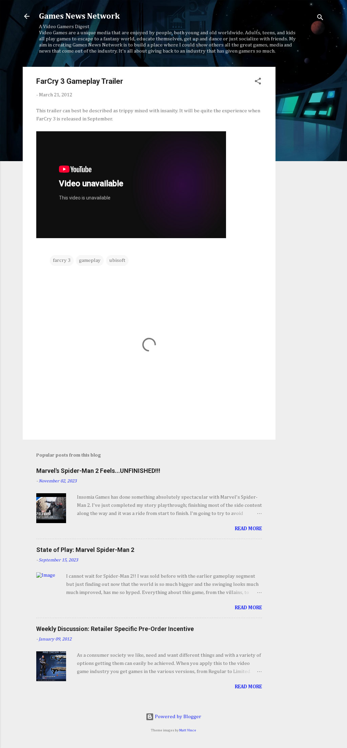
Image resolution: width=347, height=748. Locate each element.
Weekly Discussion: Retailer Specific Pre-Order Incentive (115, 628)
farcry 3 (61, 260)
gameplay (90, 260)
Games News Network (79, 16)
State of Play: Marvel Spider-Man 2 (85, 549)
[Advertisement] (302, 168)
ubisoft (117, 260)
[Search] (320, 18)
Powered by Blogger (177, 716)
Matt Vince (187, 730)
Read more (248, 528)
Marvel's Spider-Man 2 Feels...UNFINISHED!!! (98, 470)
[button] (258, 82)
